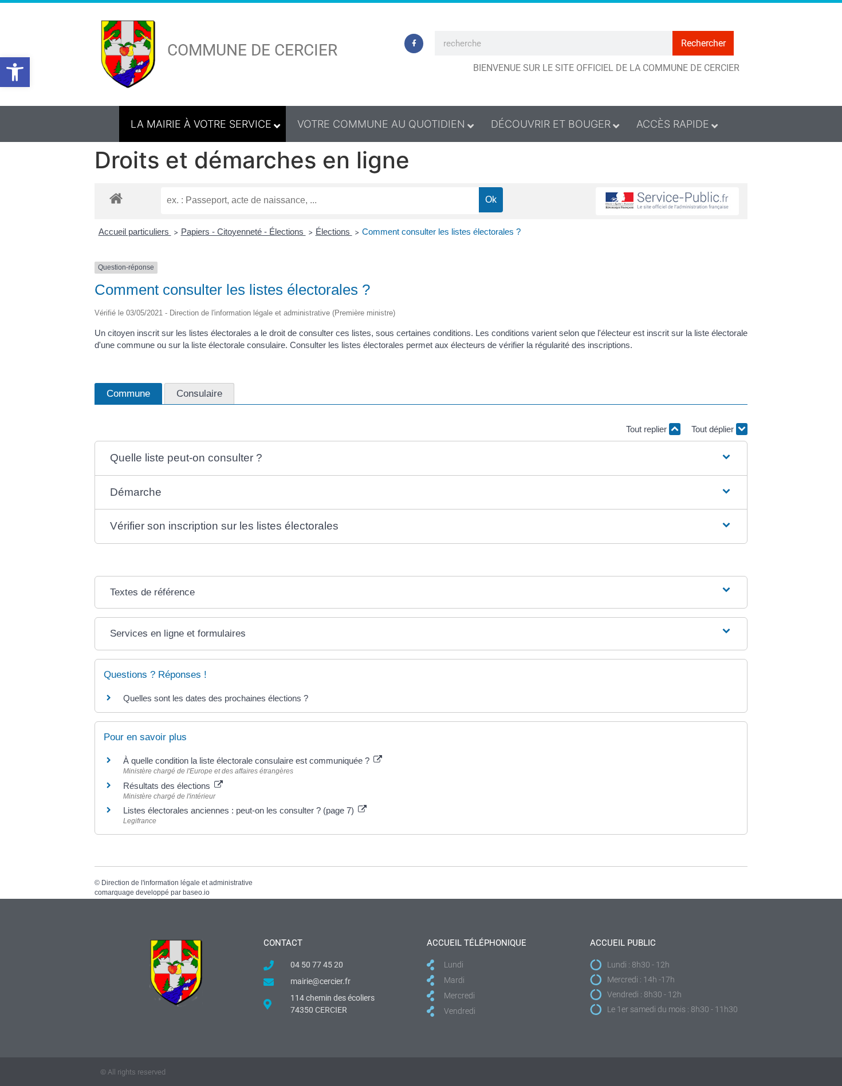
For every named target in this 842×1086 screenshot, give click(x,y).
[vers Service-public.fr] (667, 201)
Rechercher (703, 43)
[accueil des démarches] (116, 197)
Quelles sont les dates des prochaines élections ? (215, 698)
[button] (15, 72)
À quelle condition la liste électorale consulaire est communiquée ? (247, 760)
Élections (334, 231)
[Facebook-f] (414, 43)
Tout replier (647, 429)
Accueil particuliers (135, 231)
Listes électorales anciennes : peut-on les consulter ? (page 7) (239, 810)
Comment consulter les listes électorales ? (441, 231)
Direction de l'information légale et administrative (177, 883)
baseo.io (196, 892)
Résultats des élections (168, 786)
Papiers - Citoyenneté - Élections (243, 231)
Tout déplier (713, 429)
